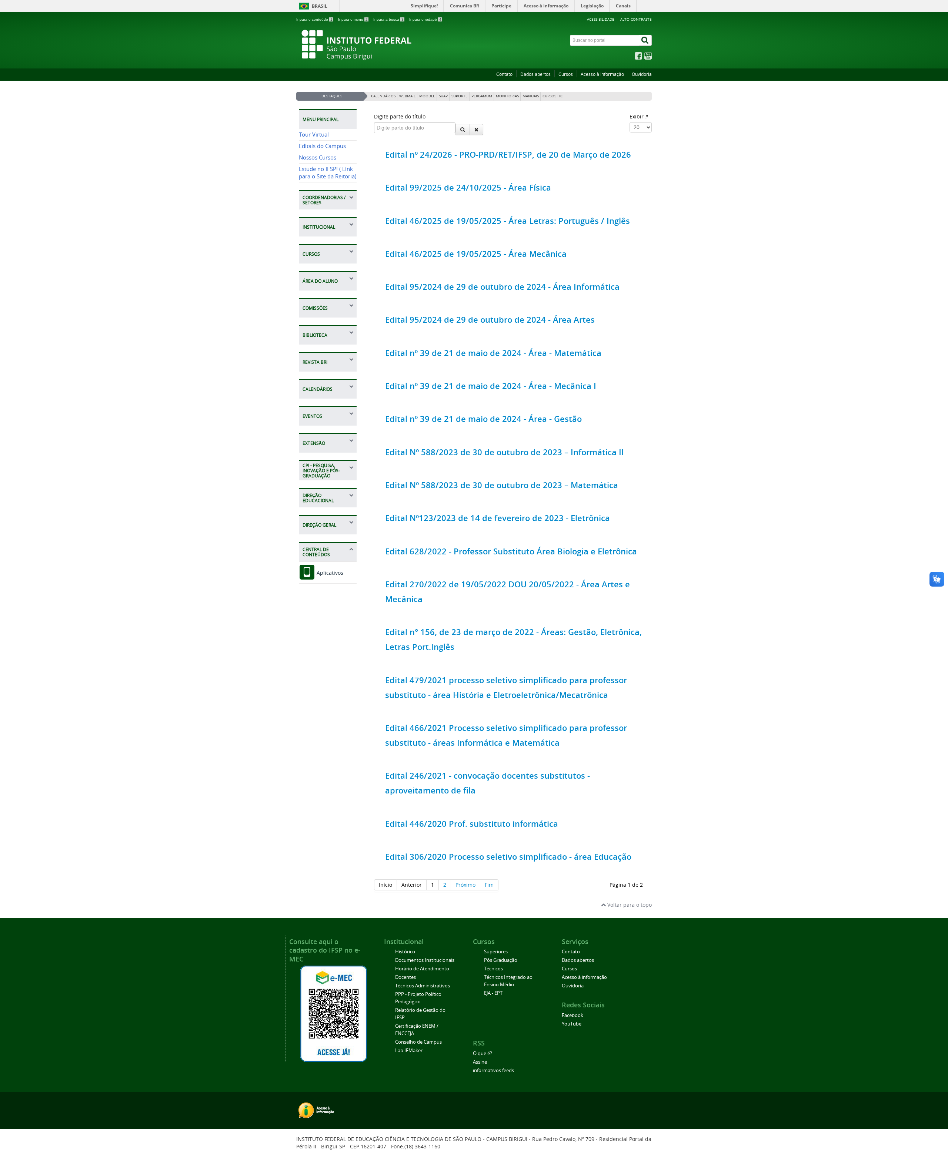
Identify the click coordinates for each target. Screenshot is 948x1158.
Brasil (319, 6)
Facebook (572, 1015)
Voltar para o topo (629, 904)
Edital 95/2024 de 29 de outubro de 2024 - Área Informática (502, 286)
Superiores (496, 952)
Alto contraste (636, 19)
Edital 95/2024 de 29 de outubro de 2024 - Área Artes (490, 319)
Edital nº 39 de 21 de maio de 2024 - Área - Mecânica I (490, 386)
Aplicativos (329, 572)
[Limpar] (476, 129)
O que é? (482, 1053)
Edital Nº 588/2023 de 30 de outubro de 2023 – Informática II (504, 452)
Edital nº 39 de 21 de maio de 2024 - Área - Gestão (483, 418)
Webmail (407, 96)
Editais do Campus (322, 146)
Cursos (565, 74)
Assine (480, 1062)
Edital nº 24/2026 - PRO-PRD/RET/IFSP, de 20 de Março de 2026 (508, 154)
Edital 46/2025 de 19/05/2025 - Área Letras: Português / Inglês (507, 220)
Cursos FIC (553, 96)
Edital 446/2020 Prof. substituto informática (471, 823)
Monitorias (507, 96)
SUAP (443, 96)
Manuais (531, 96)
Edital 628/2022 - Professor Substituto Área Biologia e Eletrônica (511, 551)
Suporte (459, 96)
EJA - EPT (493, 993)
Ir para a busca (388, 19)
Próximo (465, 884)
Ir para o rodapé (425, 19)
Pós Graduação (500, 960)
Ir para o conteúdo (314, 19)
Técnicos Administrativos (422, 986)
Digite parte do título (400, 116)
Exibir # (639, 116)
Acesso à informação (602, 74)
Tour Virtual (314, 134)
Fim (489, 884)
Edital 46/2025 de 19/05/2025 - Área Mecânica (476, 253)
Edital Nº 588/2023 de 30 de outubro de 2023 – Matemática (501, 485)
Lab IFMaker (409, 1050)
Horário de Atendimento (422, 969)
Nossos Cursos (317, 157)
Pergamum (481, 96)
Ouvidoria (642, 74)
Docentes (405, 977)
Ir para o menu (353, 19)
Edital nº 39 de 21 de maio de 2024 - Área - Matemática (493, 353)
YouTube (571, 1024)
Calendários (383, 96)
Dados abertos (535, 74)
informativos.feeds (493, 1070)
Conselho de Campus (418, 1042)
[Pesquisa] (462, 129)
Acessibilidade (600, 19)
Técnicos (493, 969)
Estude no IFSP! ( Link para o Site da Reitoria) (327, 172)
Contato (504, 74)
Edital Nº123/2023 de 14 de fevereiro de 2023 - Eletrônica (497, 518)
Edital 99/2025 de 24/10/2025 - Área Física (468, 187)
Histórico (405, 952)
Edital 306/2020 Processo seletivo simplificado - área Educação (508, 856)
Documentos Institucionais (424, 960)
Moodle (427, 96)
